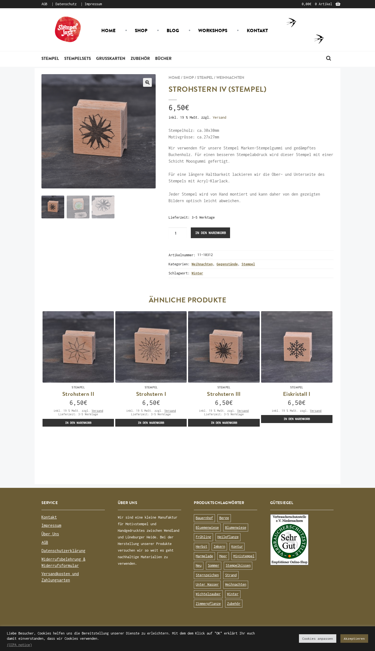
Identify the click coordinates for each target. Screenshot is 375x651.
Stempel (50, 58)
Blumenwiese (235, 527)
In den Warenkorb (210, 233)
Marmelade (204, 556)
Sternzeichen (207, 575)
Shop (141, 30)
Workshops (212, 30)
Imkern (219, 546)
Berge (224, 518)
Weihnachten (230, 77)
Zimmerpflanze (208, 604)
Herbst (201, 546)
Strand (231, 575)
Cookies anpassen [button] (317, 638)
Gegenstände (227, 264)
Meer (223, 556)
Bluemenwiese (207, 527)
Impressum (93, 4)
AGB (44, 4)
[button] (147, 82)
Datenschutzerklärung (63, 550)
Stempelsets (77, 58)
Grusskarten (110, 58)
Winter (197, 273)
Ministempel (243, 556)
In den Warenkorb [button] (78, 422)
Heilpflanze (228, 537)
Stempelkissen (238, 565)
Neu (199, 565)
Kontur (237, 546)
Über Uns (50, 534)
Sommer (213, 565)
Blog (173, 30)
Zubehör (140, 58)
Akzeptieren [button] (354, 638)
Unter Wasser (207, 584)
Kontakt (257, 30)
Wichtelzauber (208, 594)
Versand (219, 117)
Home (108, 30)
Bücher (163, 58)
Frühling (203, 537)
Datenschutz (66, 4)
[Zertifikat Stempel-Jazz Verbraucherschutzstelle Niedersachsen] (302, 539)
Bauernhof (204, 518)
